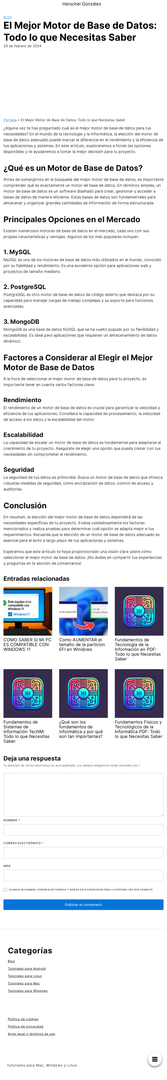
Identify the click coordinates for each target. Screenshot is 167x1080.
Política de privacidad (25, 1026)
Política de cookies (23, 1019)
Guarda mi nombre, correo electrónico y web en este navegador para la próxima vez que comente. (81, 889)
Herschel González (81, 4)
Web (7, 866)
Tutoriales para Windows (28, 991)
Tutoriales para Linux (25, 976)
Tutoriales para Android (27, 968)
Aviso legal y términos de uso (31, 1034)
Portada (10, 120)
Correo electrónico (23, 843)
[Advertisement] (83, 84)
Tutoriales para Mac (24, 983)
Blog (7, 17)
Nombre (11, 820)
